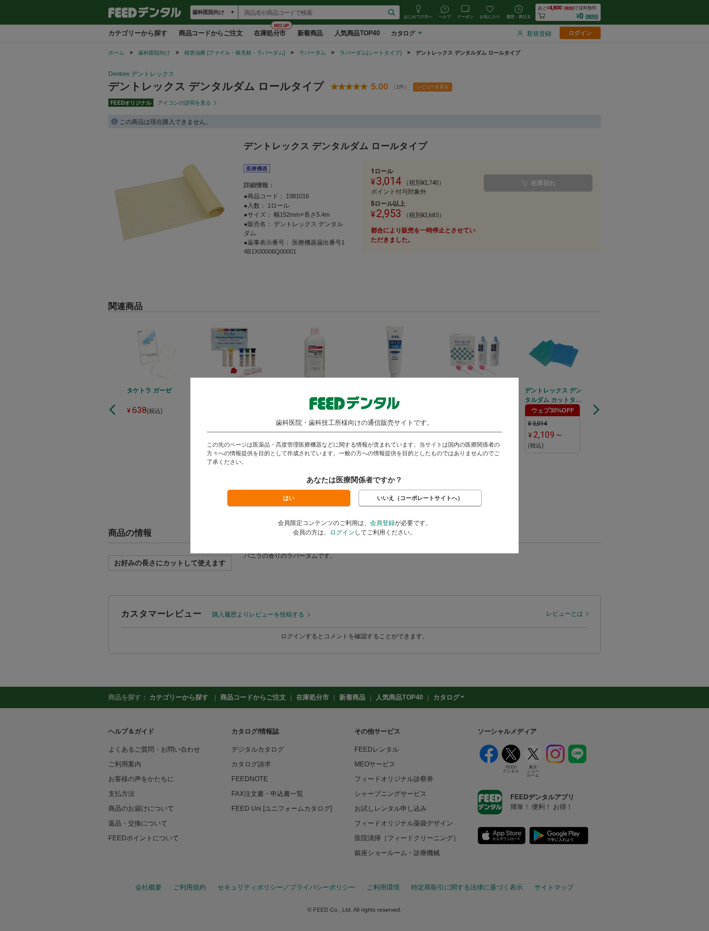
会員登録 (382, 522)
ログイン (342, 532)
